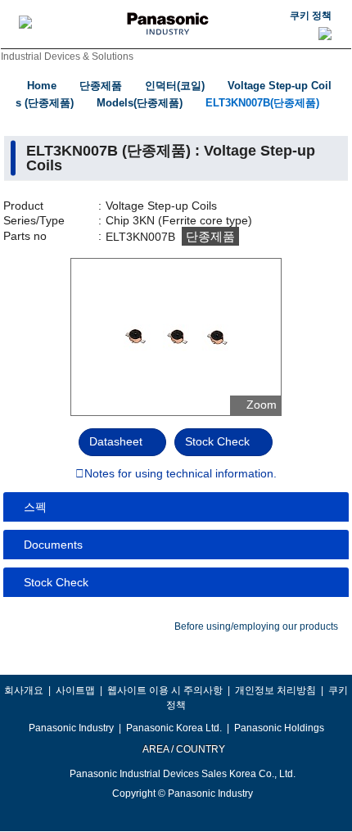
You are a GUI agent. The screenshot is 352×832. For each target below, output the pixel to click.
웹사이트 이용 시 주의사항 (165, 690)
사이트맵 (75, 690)
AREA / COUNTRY (183, 749)
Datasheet (115, 441)
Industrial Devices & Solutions (67, 56)
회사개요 (23, 690)
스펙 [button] (35, 507)
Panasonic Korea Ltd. (174, 728)
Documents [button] (53, 544)
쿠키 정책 (311, 15)
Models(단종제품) (140, 103)
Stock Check (217, 441)
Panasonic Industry (71, 728)
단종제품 (100, 85)
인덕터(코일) (175, 85)
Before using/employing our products (256, 626)
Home (41, 85)
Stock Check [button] (56, 582)
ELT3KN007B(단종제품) (262, 103)
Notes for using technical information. (180, 474)
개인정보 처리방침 (275, 690)
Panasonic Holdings (279, 728)
